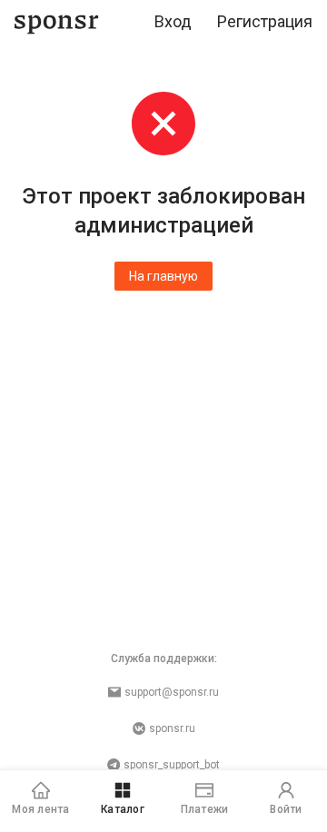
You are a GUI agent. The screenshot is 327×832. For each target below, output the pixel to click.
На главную (163, 276)
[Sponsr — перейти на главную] (57, 22)
